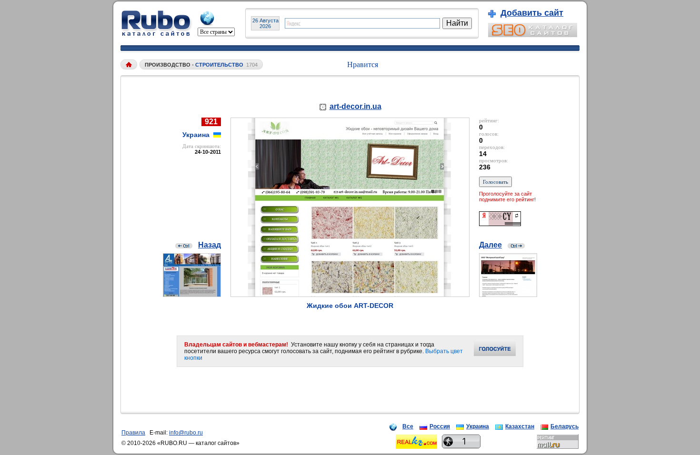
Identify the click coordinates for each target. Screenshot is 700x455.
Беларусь (564, 426)
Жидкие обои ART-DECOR (350, 305)
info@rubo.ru (186, 432)
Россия (440, 426)
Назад (209, 245)
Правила (133, 432)
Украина (477, 426)
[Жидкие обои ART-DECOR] (350, 294)
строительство (219, 65)
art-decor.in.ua (355, 106)
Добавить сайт (531, 13)
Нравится (362, 64)
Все (407, 426)
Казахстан (519, 426)
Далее (490, 245)
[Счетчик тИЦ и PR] (500, 223)
